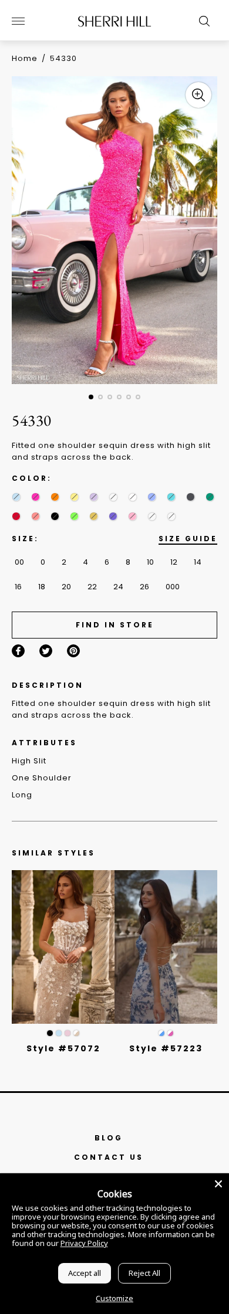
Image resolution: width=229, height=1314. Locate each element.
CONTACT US (108, 1157)
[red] (16, 516)
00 (19, 562)
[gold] (93, 516)
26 (144, 586)
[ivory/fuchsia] (170, 1033)
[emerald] (210, 497)
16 (18, 586)
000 (173, 586)
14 (197, 562)
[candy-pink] (132, 516)
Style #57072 (63, 1048)
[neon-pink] (35, 497)
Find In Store (115, 625)
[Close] (218, 1184)
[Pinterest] (73, 650)
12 (173, 562)
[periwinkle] (151, 497)
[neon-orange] (54, 497)
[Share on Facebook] (18, 650)
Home (25, 58)
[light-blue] (16, 497)
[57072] (63, 947)
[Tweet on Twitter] (45, 650)
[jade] (171, 516)
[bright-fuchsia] (35, 516)
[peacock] (151, 516)
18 (41, 586)
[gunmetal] (190, 497)
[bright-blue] (113, 497)
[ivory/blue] (161, 1033)
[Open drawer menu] (18, 21)
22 (92, 586)
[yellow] (74, 497)
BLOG (109, 1138)
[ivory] (132, 497)
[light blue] (58, 1033)
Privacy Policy (84, 1243)
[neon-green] (74, 516)
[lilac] (93, 497)
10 (150, 562)
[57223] (165, 947)
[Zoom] (198, 95)
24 (118, 586)
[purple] (113, 516)
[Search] (201, 21)
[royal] (171, 497)
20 (66, 586)
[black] (54, 516)
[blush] (67, 1033)
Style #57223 (166, 1048)
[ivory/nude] (76, 1033)
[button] (91, 397)
